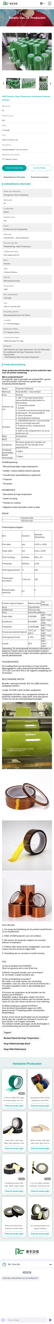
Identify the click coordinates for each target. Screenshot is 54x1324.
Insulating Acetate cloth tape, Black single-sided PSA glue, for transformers (14, 1184)
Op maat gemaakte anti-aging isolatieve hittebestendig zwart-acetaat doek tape (40, 1227)
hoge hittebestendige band (17, 1044)
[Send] (50, 1320)
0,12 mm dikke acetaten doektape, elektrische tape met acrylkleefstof (40, 1184)
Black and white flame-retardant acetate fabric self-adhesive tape (14, 1227)
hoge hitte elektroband (15, 1049)
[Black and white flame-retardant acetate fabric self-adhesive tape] (14, 1210)
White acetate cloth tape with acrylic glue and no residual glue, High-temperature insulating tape (40, 1142)
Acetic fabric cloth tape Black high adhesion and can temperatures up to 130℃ (14, 1142)
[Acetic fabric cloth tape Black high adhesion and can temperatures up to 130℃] (14, 1125)
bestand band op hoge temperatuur (21, 1038)
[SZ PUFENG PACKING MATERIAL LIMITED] (10, 3)
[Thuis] (27, 1255)
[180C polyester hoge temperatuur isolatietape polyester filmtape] (27, 51)
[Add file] (3, 1320)
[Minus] (50, 1264)
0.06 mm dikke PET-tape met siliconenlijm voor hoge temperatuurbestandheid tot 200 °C (14, 1099)
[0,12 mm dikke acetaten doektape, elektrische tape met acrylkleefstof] (40, 1168)
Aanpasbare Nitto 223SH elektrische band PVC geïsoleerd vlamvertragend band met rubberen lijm (40, 1099)
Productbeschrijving (39, 177)
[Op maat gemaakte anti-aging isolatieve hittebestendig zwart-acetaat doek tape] (40, 1210)
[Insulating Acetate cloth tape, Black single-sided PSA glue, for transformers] (14, 1168)
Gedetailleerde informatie (14, 177)
